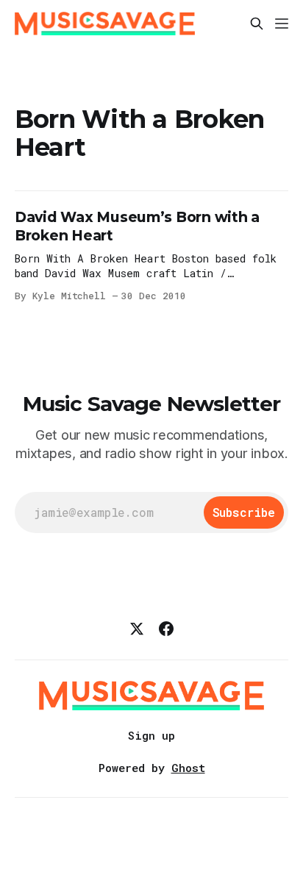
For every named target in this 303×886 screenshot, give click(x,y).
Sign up (151, 735)
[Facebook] (166, 628)
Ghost (188, 767)
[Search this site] (256, 23)
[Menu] (281, 23)
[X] (136, 628)
